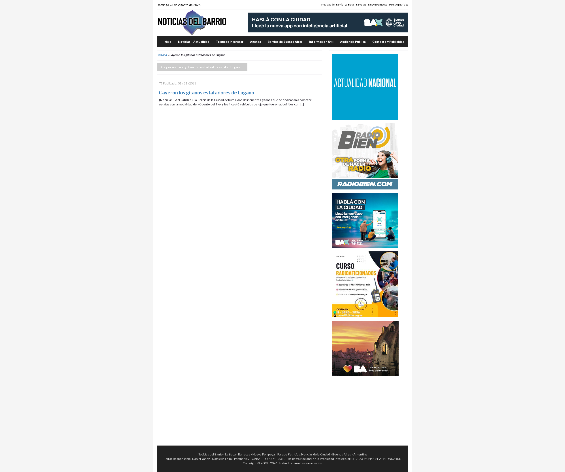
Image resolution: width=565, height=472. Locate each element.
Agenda (255, 41)
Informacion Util (321, 41)
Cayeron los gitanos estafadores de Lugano (206, 93)
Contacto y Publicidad (388, 41)
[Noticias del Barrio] (192, 22)
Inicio (167, 41)
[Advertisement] (365, 407)
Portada (162, 55)
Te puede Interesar (229, 41)
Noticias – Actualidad (193, 41)
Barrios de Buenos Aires (285, 41)
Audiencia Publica (353, 41)
